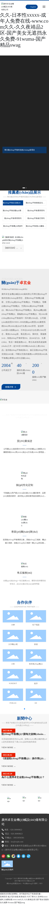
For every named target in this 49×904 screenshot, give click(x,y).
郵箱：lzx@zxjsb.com (13, 842)
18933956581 (24, 807)
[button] (24, 708)
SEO (40, 883)
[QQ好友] (18, 856)
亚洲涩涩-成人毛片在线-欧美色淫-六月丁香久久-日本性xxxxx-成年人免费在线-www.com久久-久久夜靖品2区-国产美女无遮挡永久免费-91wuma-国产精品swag (24, 900)
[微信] (8, 856)
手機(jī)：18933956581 (14, 838)
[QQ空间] (23, 856)
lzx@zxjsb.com (39, 806)
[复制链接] (28, 856)
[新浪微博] (3, 856)
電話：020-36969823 (13, 834)
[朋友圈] (13, 856)
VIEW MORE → (9, 747)
